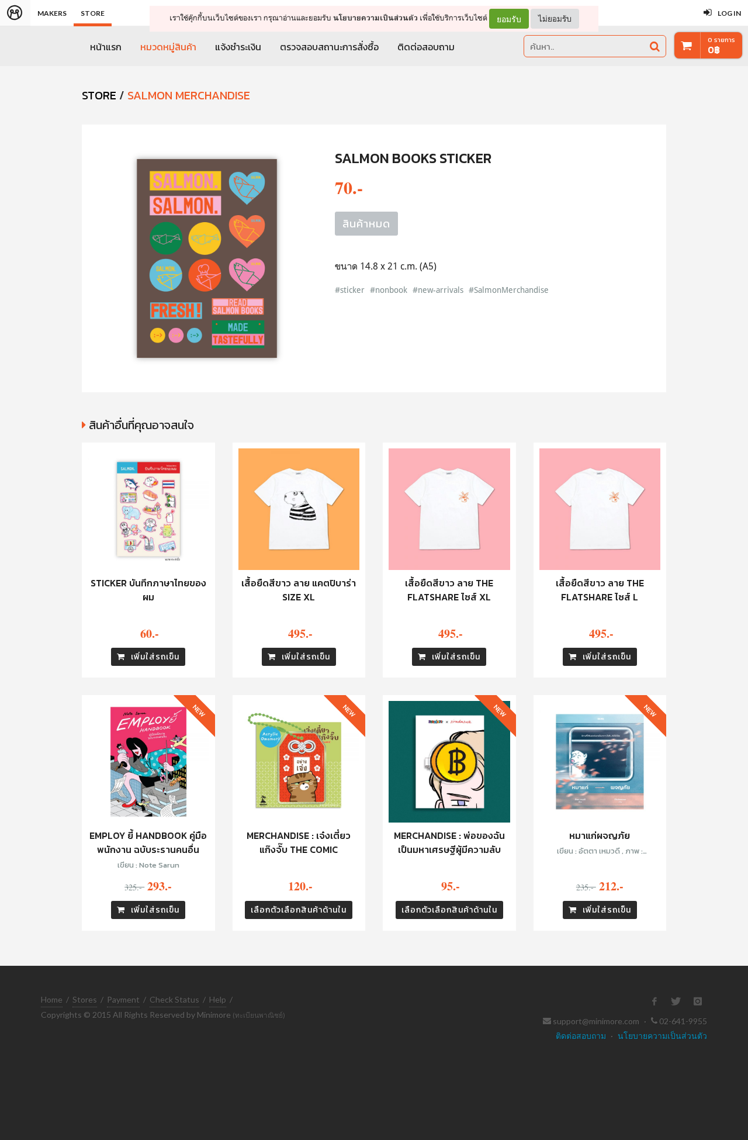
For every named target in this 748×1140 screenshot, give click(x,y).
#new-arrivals (438, 290)
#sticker (350, 290)
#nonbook (388, 290)
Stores (84, 999)
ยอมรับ (509, 19)
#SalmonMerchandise (509, 290)
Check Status (174, 999)
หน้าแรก (106, 47)
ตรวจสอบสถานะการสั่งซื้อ (329, 47)
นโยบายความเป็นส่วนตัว (375, 17)
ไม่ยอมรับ (555, 18)
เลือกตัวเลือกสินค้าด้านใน (299, 910)
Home (52, 999)
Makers (52, 13)
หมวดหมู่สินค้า (168, 47)
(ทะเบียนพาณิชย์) (259, 1015)
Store (93, 13)
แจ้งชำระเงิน (238, 47)
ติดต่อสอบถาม (426, 47)
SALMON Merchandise (188, 95)
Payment (123, 999)
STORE (99, 95)
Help (217, 999)
